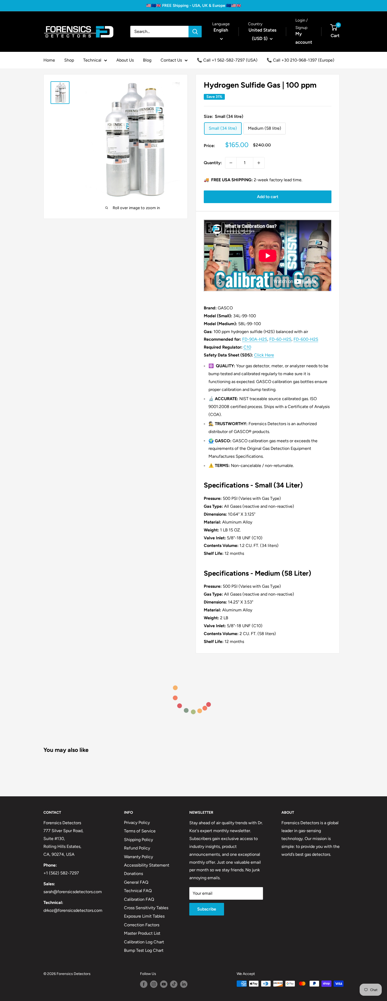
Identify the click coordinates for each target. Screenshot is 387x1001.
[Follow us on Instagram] (153, 984)
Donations (133, 873)
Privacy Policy (137, 822)
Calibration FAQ (139, 899)
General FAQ (136, 882)
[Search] (195, 31)
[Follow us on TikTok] (173, 984)
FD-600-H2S (306, 339)
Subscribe (206, 909)
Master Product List (142, 933)
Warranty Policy (138, 856)
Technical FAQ (138, 890)
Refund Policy (137, 848)
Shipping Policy (138, 839)
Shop (69, 60)
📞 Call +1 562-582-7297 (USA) (227, 60)
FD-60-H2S (280, 339)
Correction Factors (141, 924)
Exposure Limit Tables (144, 916)
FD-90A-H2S (254, 339)
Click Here (264, 355)
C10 (247, 347)
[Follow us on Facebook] (143, 984)
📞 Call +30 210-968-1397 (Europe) (300, 60)
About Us (125, 60)
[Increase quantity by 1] (258, 162)
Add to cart (267, 196)
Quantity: (213, 162)
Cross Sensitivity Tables (146, 907)
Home (49, 60)
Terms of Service (140, 830)
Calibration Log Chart (144, 941)
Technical (92, 60)
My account (303, 38)
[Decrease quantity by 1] (230, 162)
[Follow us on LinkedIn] (183, 984)
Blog (147, 60)
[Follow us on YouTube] (163, 984)
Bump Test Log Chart (143, 950)
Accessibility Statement (146, 865)
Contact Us (171, 60)
